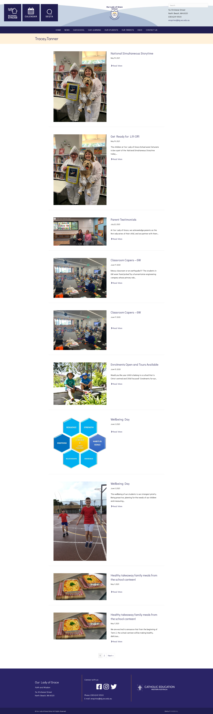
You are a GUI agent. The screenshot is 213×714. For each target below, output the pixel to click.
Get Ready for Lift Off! (125, 136)
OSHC (139, 30)
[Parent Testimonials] (79, 231)
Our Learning (94, 30)
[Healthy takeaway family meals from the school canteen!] (79, 586)
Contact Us (151, 30)
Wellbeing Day (120, 419)
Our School (78, 30)
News (67, 30)
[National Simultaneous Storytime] (79, 86)
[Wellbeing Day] (79, 443)
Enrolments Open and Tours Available (134, 364)
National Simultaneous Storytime (132, 53)
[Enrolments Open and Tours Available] (79, 383)
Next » (110, 655)
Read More (117, 65)
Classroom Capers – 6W (126, 260)
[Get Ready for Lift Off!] (79, 169)
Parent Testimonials (123, 219)
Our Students (111, 30)
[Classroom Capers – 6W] (79, 277)
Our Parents (128, 30)
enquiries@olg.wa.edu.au (179, 20)
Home (58, 30)
